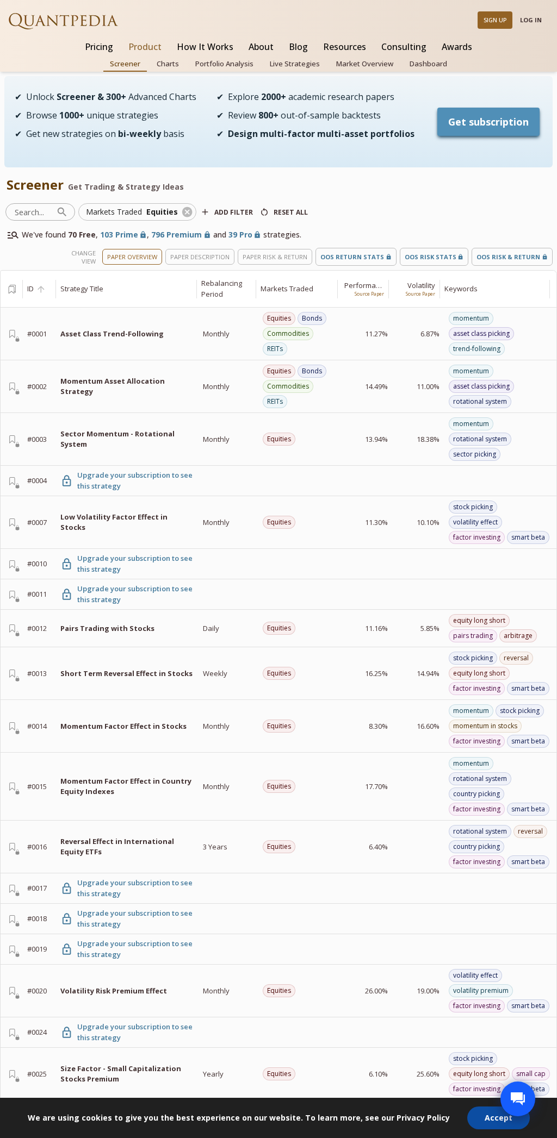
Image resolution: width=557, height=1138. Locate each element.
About (261, 47)
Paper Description (200, 257)
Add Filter (233, 212)
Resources (344, 47)
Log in (531, 20)
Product (145, 47)
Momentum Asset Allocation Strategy (112, 386)
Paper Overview (132, 257)
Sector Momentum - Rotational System (117, 439)
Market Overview (364, 63)
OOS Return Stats (352, 257)
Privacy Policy (423, 1117)
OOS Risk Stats (430, 257)
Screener (125, 63)
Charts (168, 63)
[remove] (187, 212)
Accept (498, 1117)
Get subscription (488, 121)
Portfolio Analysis (224, 63)
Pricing (99, 47)
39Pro (240, 234)
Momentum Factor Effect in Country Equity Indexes (125, 786)
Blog (298, 47)
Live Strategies (295, 63)
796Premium (176, 234)
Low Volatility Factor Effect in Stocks (114, 522)
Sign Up (495, 20)
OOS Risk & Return (508, 257)
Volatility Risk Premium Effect (113, 991)
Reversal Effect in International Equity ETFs (117, 846)
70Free (82, 234)
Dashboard (428, 63)
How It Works (205, 47)
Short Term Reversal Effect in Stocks (126, 673)
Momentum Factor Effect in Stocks (123, 726)
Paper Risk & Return (275, 257)
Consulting (403, 47)
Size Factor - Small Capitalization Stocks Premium (120, 1074)
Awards (457, 47)
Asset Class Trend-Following (112, 334)
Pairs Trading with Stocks (107, 628)
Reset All (291, 212)
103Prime (119, 234)
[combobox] (129, 212)
